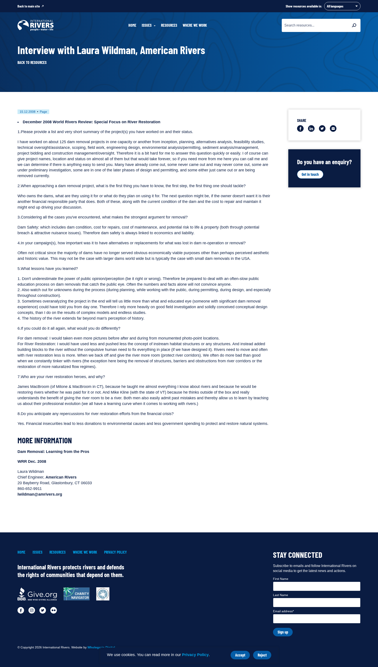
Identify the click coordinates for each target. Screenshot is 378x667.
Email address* (283, 611)
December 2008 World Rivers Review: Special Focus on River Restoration (91, 122)
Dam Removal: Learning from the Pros (53, 451)
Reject (264, 656)
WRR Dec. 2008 (32, 461)
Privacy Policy (195, 655)
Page (43, 111)
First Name (280, 579)
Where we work (195, 25)
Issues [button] (147, 25)
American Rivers (61, 477)
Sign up (283, 632)
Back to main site (29, 6)
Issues (37, 552)
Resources (169, 25)
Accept (242, 656)
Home (132, 25)
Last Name (280, 595)
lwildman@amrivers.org (40, 494)
